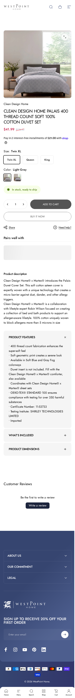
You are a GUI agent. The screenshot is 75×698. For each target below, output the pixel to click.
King (47, 160)
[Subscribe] (62, 636)
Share (12, 227)
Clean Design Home (16, 104)
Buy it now (37, 216)
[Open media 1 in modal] (64, 37)
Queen (30, 160)
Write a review (36, 507)
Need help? (65, 227)
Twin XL (11, 160)
